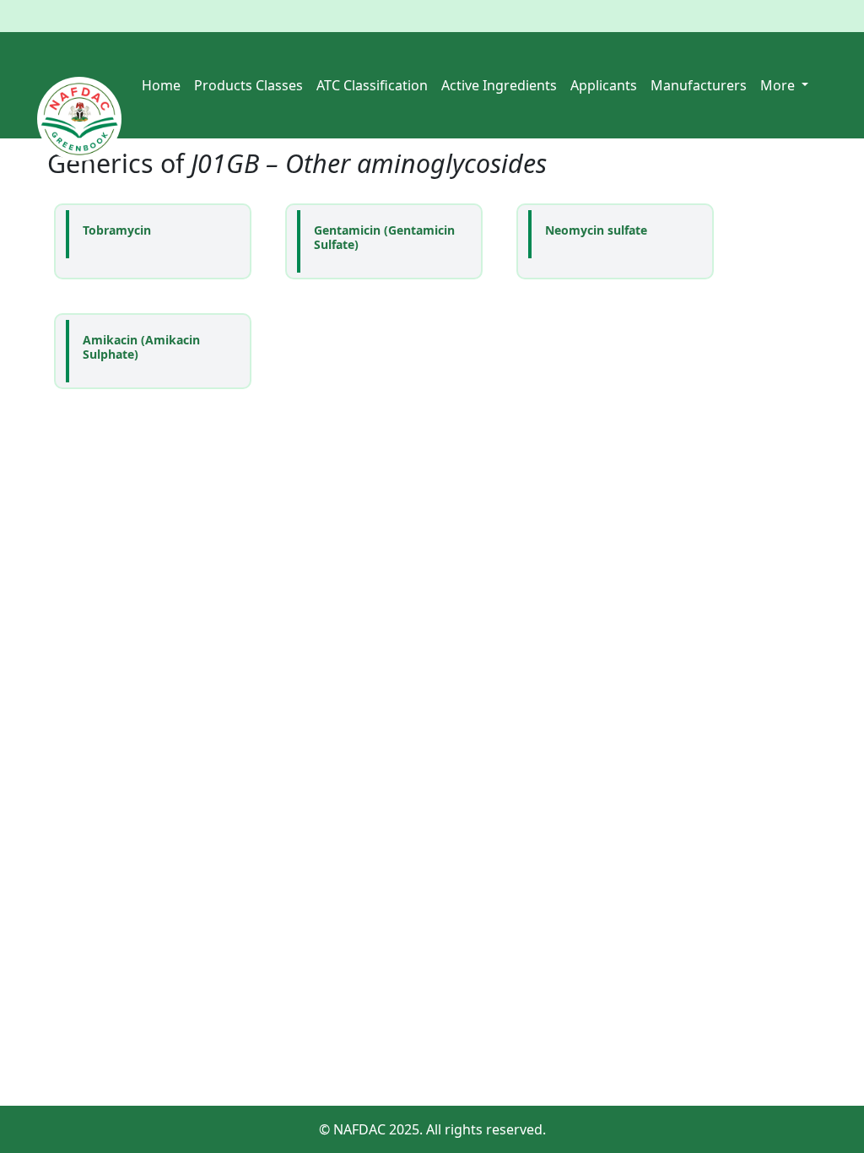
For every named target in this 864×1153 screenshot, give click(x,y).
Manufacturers (699, 85)
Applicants (603, 85)
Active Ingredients (499, 85)
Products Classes (248, 85)
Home (161, 85)
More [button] (779, 85)
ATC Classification (372, 85)
